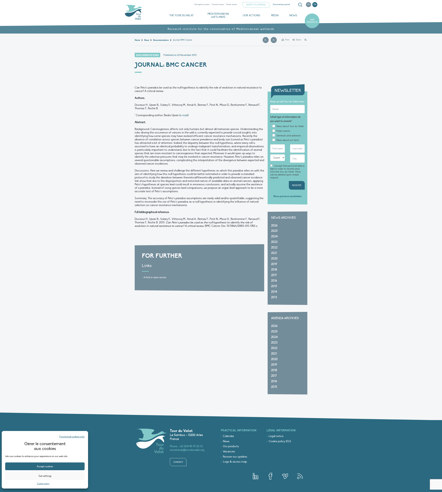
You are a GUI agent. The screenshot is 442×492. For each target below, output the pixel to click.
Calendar (228, 436)
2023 (274, 242)
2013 (274, 297)
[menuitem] (299, 5)
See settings (45, 475)
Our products (312, 20)
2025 (274, 231)
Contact (178, 462)
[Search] (300, 5)
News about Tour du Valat (290, 126)
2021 (274, 253)
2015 (274, 286)
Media (275, 15)
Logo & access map (235, 461)
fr (308, 4)
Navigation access (202, 4)
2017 (274, 275)
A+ (275, 40)
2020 (274, 258)
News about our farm (287, 140)
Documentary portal (281, 4)
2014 (274, 292)
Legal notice (276, 436)
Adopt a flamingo (256, 4)
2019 (274, 264)
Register (296, 185)
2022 (274, 247)
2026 (274, 225)
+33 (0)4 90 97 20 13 (191, 446)
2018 (274, 269)
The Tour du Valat (181, 15)
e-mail (184, 115)
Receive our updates (235, 456)
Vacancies (229, 451)
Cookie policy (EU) (280, 441)
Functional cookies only (72, 436)
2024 (274, 236)
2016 (274, 280)
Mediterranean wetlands (218, 15)
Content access (218, 4)
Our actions (251, 15)
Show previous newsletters (287, 196)
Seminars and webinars (288, 135)
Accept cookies (45, 466)
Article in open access (154, 277)
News (293, 15)
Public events (283, 131)
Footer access (231, 4)
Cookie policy (43, 483)
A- (267, 40)
